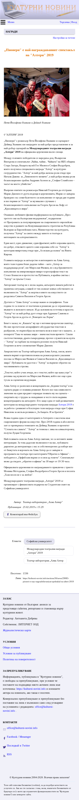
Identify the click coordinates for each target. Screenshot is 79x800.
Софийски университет (39, 541)
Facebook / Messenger (19, 736)
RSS (9, 754)
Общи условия (11, 647)
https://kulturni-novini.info (31, 688)
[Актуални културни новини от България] (40, 9)
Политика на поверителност (19, 659)
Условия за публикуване (17, 653)
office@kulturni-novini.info (22, 728)
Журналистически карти (17, 630)
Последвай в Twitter (18, 745)
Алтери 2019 (65, 404)
